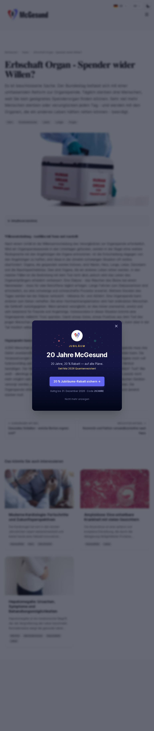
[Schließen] (116, 326)
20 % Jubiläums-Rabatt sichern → (77, 381)
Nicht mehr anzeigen (77, 399)
